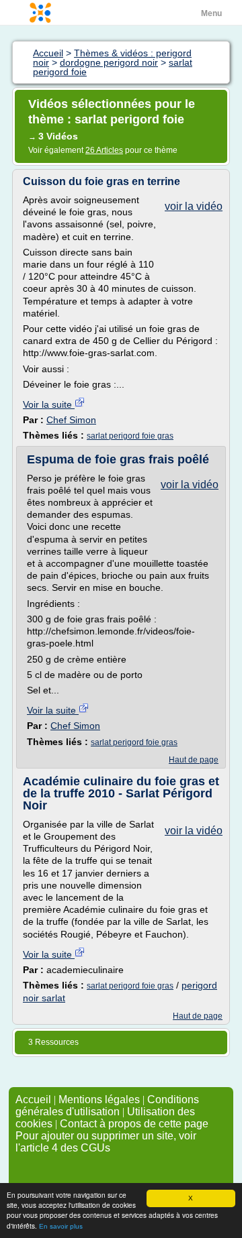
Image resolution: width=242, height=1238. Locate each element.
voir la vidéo (194, 206)
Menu (211, 13)
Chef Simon (71, 419)
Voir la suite (49, 404)
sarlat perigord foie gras (130, 436)
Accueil (33, 1099)
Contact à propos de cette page (134, 1123)
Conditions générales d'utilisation (107, 1105)
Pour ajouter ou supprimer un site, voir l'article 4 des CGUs (105, 1141)
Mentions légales (99, 1099)
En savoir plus (61, 1226)
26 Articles (104, 150)
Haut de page (193, 760)
